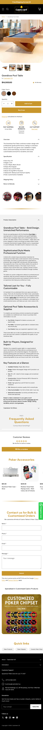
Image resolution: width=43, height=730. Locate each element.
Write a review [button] (21, 449)
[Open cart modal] (39, 9)
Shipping (4, 117)
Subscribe (36, 707)
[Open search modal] (7, 9)
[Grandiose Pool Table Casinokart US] (21, 41)
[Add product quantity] (12, 103)
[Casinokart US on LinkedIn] (17, 717)
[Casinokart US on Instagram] (10, 717)
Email (4, 544)
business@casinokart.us (12, 684)
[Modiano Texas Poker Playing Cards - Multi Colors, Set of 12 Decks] (30, 473)
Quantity (4, 99)
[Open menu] (3, 9)
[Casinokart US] (21, 9)
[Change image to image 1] (5, 68)
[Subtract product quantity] (4, 103)
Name (4, 524)
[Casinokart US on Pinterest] (6, 717)
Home (3, 17)
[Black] (9, 93)
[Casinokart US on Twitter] (3, 717)
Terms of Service (13, 580)
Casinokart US (8, 78)
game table (13, 297)
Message (5, 554)
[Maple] (4, 93)
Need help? (35, 129)
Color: (6, 89)
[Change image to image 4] (27, 68)
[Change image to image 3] (20, 68)
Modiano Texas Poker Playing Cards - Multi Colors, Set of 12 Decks (28, 489)
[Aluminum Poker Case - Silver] (11, 473)
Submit (21, 573)
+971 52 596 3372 (10, 680)
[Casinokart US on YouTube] (13, 717)
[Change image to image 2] (12, 68)
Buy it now (21, 110)
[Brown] (14, 93)
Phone (4, 534)
